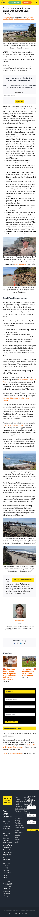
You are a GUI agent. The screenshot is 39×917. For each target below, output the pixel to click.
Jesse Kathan (8, 17)
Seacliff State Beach (19, 19)
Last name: (8, 712)
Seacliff (11, 19)
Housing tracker (17, 836)
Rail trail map (19, 832)
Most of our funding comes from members (19, 745)
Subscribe (11, 721)
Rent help (18, 823)
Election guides (17, 840)
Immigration (19, 825)
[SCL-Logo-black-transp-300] (2, 1)
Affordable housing (18, 819)
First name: (8, 704)
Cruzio (7, 893)
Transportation (19, 808)
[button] (4, 669)
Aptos (27, 17)
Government (19, 801)
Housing (17, 799)
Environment (19, 806)
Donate (5, 753)
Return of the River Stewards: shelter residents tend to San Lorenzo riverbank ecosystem (10, 674)
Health (17, 804)
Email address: (19, 92)
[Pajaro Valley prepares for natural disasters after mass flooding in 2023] (29, 657)
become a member (16, 753)
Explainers (18, 811)
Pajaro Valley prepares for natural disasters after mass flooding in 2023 (28, 673)
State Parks (27, 19)
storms (32, 19)
